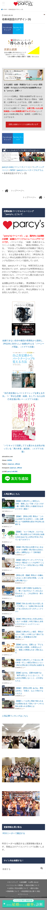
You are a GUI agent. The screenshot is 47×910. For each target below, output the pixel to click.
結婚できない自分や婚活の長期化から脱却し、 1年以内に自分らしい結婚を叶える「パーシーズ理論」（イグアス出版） (24, 343)
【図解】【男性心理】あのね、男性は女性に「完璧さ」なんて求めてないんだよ (29, 690)
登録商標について (13, 891)
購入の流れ (35, 888)
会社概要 (24, 882)
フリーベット (23, 894)
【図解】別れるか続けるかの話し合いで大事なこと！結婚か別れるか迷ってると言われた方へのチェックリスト (29, 607)
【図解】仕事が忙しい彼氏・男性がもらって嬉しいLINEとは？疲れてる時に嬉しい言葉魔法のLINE (29, 634)
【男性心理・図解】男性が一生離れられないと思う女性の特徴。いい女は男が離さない (29, 577)
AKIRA (9, 460)
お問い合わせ (33, 882)
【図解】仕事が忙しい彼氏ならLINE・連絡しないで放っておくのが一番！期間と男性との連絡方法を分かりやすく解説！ (29, 505)
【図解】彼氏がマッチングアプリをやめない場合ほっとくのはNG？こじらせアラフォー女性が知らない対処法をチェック (29, 564)
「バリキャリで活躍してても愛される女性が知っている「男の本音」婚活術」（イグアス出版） (24, 448)
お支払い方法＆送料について (18, 888)
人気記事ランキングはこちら (15, 716)
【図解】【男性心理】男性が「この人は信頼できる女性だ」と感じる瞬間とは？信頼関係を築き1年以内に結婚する (29, 520)
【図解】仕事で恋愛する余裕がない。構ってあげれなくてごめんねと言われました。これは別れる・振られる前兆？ (29, 592)
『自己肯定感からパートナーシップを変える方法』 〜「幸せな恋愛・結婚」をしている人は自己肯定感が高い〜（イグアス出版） (23, 396)
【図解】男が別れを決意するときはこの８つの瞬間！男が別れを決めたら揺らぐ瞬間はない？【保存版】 (29, 549)
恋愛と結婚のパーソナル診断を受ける (22, 124)
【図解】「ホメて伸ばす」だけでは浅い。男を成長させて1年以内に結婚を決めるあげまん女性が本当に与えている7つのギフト (29, 536)
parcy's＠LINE (12, 471)
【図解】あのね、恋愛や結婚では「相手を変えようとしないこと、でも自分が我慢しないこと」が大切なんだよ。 (29, 677)
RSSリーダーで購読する (14, 833)
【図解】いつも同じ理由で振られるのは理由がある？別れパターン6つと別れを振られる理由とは (29, 703)
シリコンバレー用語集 (15, 885)
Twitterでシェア (18, 29)
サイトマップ (13, 882)
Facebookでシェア (7, 29)
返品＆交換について (32, 885)
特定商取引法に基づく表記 (31, 891)
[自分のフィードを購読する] (2, 833)
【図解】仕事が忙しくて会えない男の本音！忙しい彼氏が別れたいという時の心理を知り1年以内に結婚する (29, 662)
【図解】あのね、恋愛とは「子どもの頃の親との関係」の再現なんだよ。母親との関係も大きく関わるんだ (29, 648)
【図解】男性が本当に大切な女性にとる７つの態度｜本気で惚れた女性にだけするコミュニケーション (29, 621)
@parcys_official (14, 464)
